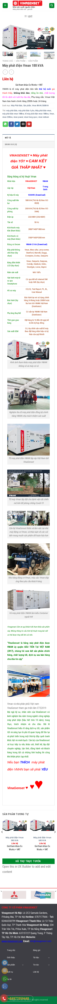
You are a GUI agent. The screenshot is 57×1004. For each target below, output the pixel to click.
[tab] (28, 137)
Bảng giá (36, 950)
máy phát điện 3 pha (26, 110)
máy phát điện (11, 110)
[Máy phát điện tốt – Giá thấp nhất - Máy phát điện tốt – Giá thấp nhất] (28, 5)
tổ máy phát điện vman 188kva (37, 114)
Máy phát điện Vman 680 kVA (42, 839)
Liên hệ (36, 972)
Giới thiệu (11, 957)
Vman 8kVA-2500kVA (40, 105)
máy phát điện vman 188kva (13, 114)
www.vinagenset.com (12, 941)
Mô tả (8, 138)
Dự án (9, 979)
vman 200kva (7, 117)
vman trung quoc (30, 117)
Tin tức (36, 965)
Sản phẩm (33, 61)
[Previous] (7, 38)
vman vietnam (43, 117)
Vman (52, 114)
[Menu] (5, 5)
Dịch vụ (10, 972)
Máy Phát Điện (16, 105)
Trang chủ (7, 61)
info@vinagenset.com (40, 941)
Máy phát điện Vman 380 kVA (15, 839)
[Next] (49, 38)
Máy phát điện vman (43, 110)
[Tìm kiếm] (51, 5)
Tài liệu (36, 957)
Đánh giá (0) (11, 144)
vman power (18, 117)
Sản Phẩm (20, 61)
